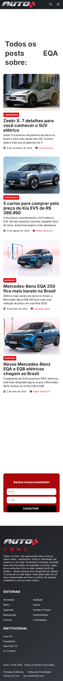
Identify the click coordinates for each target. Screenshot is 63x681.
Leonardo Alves (42, 308)
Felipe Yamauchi (44, 230)
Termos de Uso (11, 675)
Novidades (9, 280)
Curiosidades (11, 115)
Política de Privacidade (39, 672)
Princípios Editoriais (13, 672)
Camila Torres (46, 148)
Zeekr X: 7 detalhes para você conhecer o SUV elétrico (28, 125)
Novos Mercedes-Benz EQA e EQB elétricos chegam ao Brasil (26, 369)
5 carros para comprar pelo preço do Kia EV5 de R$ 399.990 (31, 208)
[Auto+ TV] (19, 4)
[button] (50, 4)
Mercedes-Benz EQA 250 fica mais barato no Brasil (29, 288)
